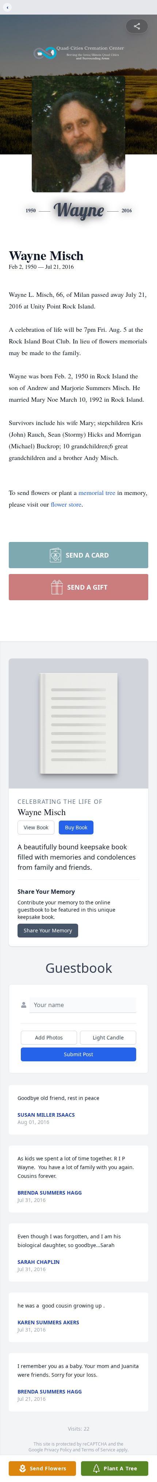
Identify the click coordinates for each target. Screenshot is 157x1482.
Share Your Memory (48, 930)
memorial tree (96, 492)
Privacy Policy (58, 1450)
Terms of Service (98, 1450)
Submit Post (78, 1054)
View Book (36, 827)
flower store (66, 504)
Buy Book (76, 827)
